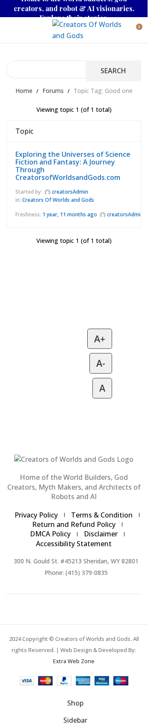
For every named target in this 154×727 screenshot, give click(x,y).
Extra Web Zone (74, 661)
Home (24, 91)
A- (100, 363)
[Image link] (73, 459)
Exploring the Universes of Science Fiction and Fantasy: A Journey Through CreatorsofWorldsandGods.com (72, 166)
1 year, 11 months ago (69, 214)
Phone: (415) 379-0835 (76, 572)
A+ (99, 338)
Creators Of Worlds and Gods (58, 199)
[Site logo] (87, 29)
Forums (53, 91)
